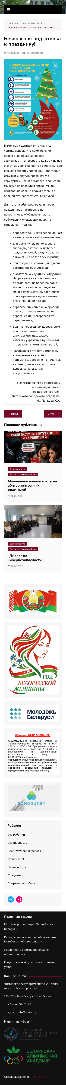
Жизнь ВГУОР (17, 859)
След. (51, 413)
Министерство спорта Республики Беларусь (28, 927)
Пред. (15, 413)
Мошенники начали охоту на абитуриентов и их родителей (32, 485)
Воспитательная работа (23, 474)
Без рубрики (16, 834)
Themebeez (37, 1076)
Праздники (15, 875)
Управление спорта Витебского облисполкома (26, 952)
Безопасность (35, 52)
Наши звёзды (17, 867)
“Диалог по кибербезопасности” (25, 557)
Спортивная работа (21, 883)
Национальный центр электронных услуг (29, 964)
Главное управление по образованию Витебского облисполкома (30, 939)
